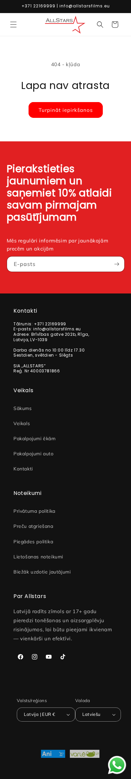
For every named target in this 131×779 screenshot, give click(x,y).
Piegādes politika (33, 542)
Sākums (22, 408)
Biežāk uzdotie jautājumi (42, 572)
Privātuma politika (34, 511)
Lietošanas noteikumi (38, 557)
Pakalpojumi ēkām (34, 439)
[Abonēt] (117, 264)
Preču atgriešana (33, 526)
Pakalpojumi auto (33, 454)
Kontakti (23, 469)
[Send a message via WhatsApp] (117, 765)
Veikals (21, 423)
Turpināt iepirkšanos (66, 110)
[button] (13, 24)
